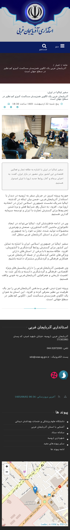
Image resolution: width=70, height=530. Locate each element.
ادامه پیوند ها (57, 449)
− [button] (7, 472)
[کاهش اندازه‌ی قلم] (10, 107)
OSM (53, 524)
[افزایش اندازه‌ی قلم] (4, 107)
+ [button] (7, 466)
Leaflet (44, 524)
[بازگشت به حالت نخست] (17, 107)
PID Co (63, 524)
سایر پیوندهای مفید (54, 443)
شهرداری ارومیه (56, 438)
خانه (65, 65)
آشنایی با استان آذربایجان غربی (47, 427)
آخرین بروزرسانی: (35, 396)
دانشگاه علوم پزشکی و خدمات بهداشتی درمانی (39, 421)
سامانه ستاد (58, 432)
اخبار (57, 65)
